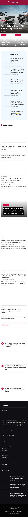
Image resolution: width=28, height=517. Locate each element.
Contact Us (13, 511)
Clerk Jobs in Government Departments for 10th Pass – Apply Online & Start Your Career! (13, 147)
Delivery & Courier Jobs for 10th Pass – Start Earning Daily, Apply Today (12, 179)
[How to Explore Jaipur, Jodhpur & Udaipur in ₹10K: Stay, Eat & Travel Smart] (14, 228)
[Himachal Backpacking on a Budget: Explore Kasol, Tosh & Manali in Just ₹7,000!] (14, 296)
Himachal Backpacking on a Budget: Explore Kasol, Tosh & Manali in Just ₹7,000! (11, 311)
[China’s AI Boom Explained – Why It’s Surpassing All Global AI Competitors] (7, 103)
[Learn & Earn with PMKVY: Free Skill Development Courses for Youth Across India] (14, 357)
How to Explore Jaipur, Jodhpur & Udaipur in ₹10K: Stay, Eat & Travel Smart (13, 241)
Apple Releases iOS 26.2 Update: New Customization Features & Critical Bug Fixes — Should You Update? (17, 62)
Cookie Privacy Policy (6, 446)
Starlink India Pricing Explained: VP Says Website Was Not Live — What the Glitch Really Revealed (17, 83)
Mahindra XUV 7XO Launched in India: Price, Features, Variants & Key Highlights (18, 485)
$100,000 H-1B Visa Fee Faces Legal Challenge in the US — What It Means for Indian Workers (17, 72)
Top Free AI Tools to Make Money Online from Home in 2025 (16, 92)
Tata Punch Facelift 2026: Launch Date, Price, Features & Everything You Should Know (18, 495)
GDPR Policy (4, 457)
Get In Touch (4, 464)
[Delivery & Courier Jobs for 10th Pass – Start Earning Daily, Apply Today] (14, 168)
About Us (7, 511)
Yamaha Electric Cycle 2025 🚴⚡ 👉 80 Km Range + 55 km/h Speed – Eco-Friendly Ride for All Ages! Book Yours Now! (17, 115)
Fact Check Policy (5, 459)
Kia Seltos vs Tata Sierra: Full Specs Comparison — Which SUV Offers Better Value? (17, 476)
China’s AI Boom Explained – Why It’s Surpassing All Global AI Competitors (17, 103)
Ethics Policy (4, 453)
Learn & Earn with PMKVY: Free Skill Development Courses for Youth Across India (15, 367)
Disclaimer (18, 513)
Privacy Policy (12, 513)
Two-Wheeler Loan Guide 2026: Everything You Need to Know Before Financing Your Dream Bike (6, 42)
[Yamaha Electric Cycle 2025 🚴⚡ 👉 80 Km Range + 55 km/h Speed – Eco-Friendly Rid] (7, 114)
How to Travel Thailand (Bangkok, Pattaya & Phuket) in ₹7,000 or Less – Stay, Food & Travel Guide (13, 275)
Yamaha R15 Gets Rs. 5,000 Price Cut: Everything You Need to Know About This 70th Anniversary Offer (21, 42)
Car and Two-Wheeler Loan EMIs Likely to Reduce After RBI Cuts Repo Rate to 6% (13, 26)
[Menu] (2, 2)
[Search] (26, 2)
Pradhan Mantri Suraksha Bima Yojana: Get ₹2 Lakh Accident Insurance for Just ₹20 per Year (15, 344)
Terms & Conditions (20, 511)
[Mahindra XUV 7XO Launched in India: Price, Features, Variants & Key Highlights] (5, 486)
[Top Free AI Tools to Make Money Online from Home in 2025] (7, 92)
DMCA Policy (4, 450)
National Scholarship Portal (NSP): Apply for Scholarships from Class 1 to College (15, 390)
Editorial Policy (5, 455)
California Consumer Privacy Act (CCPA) (10, 462)
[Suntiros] (14, 2)
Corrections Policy (5, 448)
